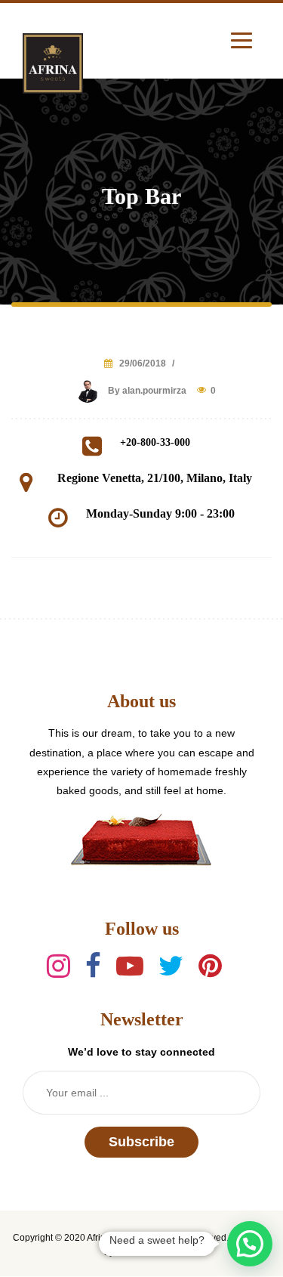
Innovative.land (147, 1252)
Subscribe (141, 1141)
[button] (249, 1243)
